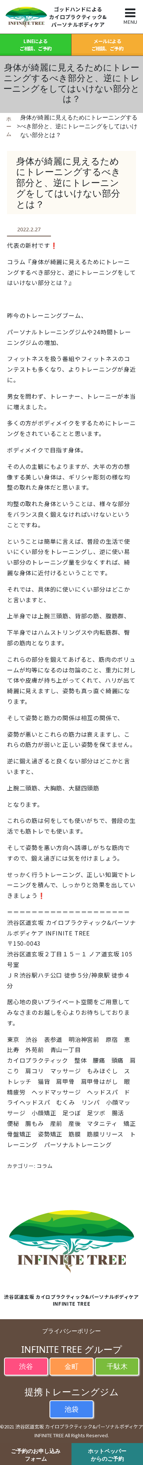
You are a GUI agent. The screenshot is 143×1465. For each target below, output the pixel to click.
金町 (71, 1366)
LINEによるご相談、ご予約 (35, 45)
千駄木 (117, 1366)
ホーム (8, 126)
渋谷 (26, 1366)
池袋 (71, 1409)
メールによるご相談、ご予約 (107, 45)
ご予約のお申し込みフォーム (35, 1454)
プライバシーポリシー (71, 1331)
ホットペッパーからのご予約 (107, 1454)
